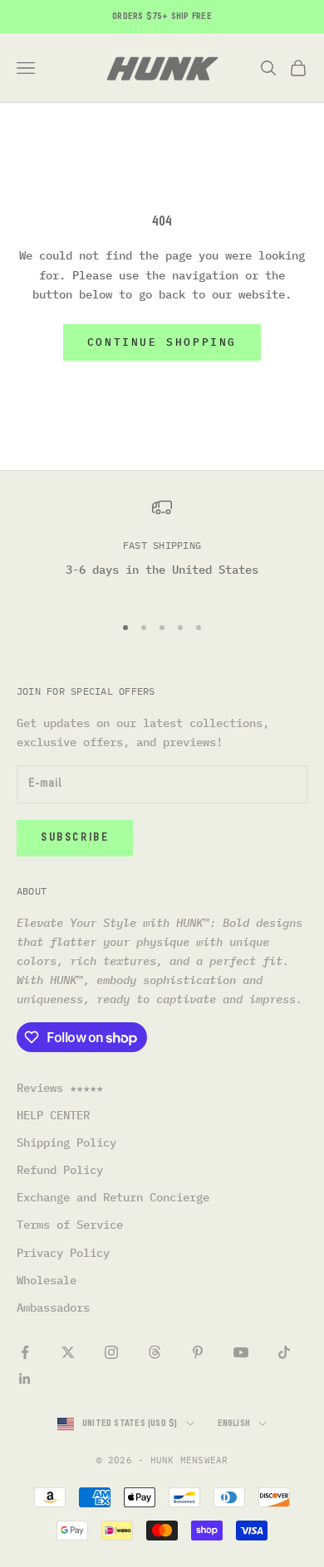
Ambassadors (53, 1307)
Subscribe (75, 837)
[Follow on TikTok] (284, 1352)
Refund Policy (60, 1169)
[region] (162, 548)
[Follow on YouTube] (241, 1352)
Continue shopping (162, 342)
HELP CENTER (53, 1115)
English (234, 1423)
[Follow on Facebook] (25, 1352)
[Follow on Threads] (154, 1352)
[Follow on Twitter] (68, 1352)
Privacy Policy (63, 1252)
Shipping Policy (66, 1142)
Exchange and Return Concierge (113, 1197)
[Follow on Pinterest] (197, 1352)
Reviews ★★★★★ (60, 1087)
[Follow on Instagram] (111, 1352)
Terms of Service (70, 1224)
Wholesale (46, 1280)
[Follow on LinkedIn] (25, 1379)
